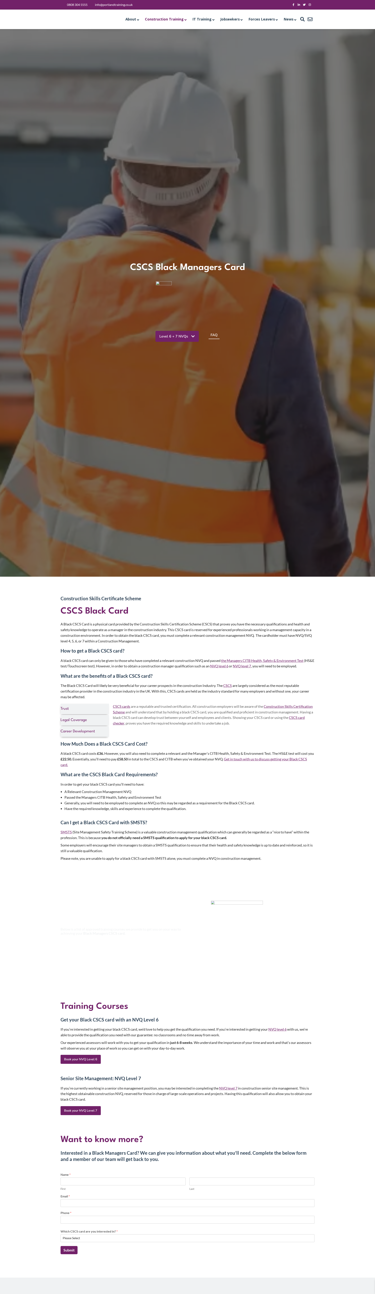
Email (65, 1196)
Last (191, 1188)
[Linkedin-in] (299, 4)
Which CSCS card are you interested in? (89, 1231)
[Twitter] (304, 4)
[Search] (302, 19)
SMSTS (66, 832)
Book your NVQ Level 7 (80, 1110)
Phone (66, 1213)
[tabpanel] (213, 720)
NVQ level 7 (242, 666)
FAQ (214, 335)
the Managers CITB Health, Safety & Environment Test (262, 660)
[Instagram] (309, 4)
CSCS (227, 685)
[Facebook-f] (293, 4)
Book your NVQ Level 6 (80, 1059)
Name (66, 1174)
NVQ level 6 (219, 666)
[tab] (85, 709)
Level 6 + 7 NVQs (173, 336)
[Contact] (310, 19)
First (63, 1188)
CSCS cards (121, 706)
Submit (69, 1250)
